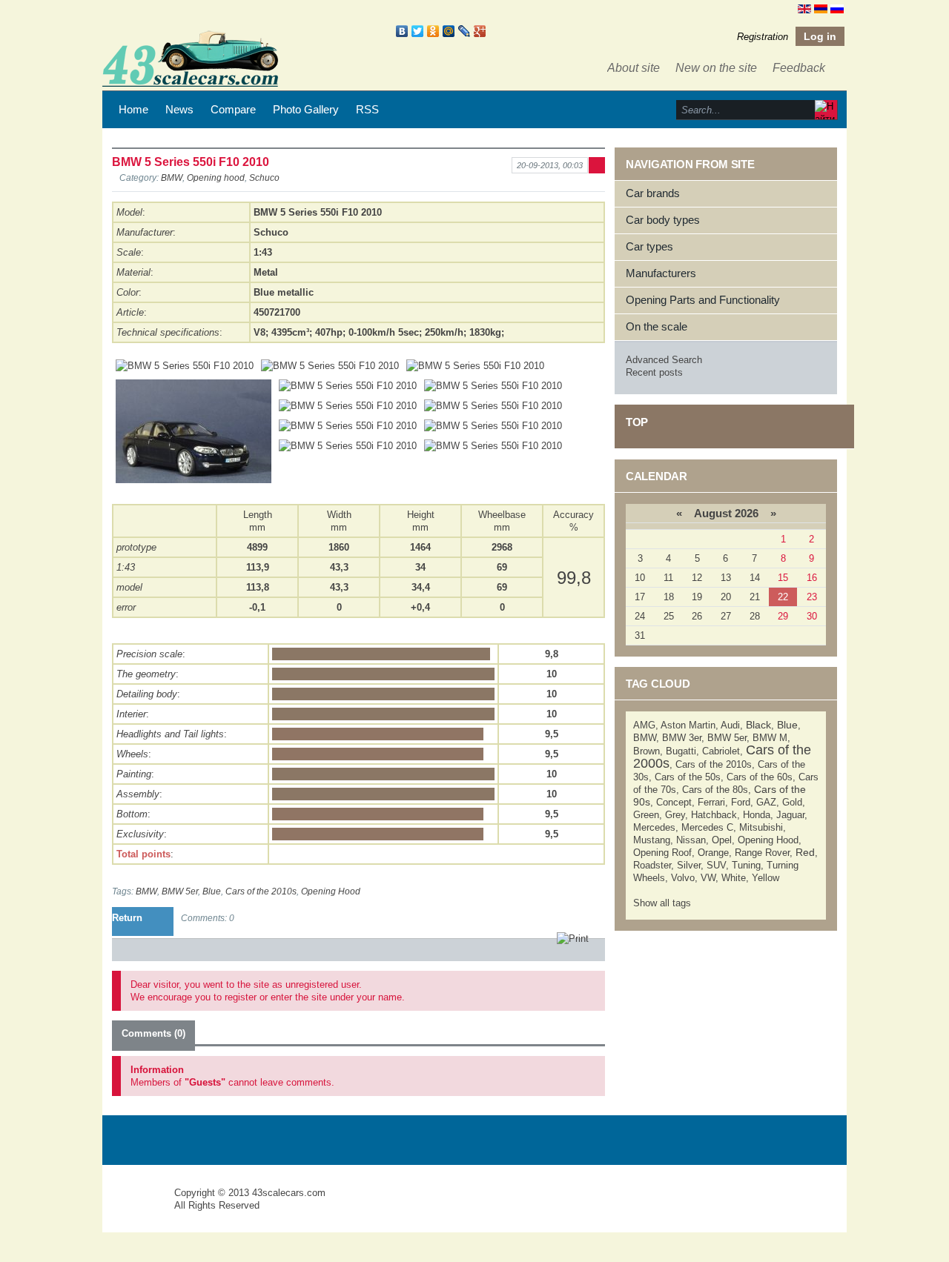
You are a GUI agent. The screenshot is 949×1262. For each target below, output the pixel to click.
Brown (646, 751)
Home (133, 109)
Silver (689, 865)
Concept (674, 802)
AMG (644, 725)
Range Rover (762, 852)
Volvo (683, 877)
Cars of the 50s (688, 777)
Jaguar (790, 814)
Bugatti (681, 751)
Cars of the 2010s (261, 891)
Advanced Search (664, 359)
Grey (675, 814)
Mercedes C (707, 827)
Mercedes (654, 827)
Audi (730, 725)
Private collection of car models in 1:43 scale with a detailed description (139, 1206)
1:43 (125, 567)
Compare (233, 109)
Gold (792, 802)
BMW (171, 177)
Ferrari (711, 802)
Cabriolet (721, 751)
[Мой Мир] (449, 31)
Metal (266, 272)
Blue (211, 891)
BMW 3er (681, 737)
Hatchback (714, 814)
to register (235, 997)
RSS (367, 109)
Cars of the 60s (760, 777)
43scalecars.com (288, 1192)
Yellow (765, 877)
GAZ (766, 802)
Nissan (691, 840)
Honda (756, 814)
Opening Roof (662, 852)
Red (805, 852)
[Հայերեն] (820, 8)
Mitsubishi (761, 827)
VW (708, 877)
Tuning (746, 865)
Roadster (652, 865)
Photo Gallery (306, 109)
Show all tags (662, 903)
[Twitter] (418, 31)
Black (758, 725)
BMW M (770, 737)
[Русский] (837, 8)
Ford (740, 802)
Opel (722, 840)
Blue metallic (284, 292)
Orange (713, 852)
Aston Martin (688, 725)
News (179, 109)
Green (646, 814)
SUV (716, 865)
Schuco (264, 177)
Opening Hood (330, 891)
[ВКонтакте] (402, 31)
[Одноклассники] (433, 31)
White (733, 877)
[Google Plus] (480, 31)
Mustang (651, 840)
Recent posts (654, 372)
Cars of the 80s (715, 789)
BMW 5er (180, 891)
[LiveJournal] (464, 31)
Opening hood (216, 177)
